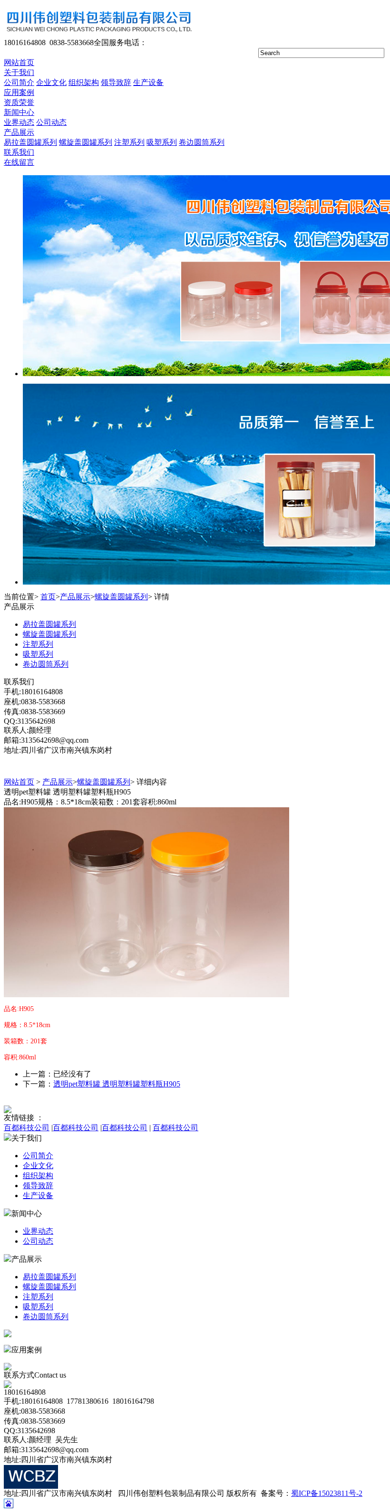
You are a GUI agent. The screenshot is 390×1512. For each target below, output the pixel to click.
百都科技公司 (26, 1128)
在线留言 (19, 162)
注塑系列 (129, 142)
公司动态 (51, 122)
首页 (48, 597)
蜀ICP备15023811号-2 (326, 1493)
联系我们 (19, 152)
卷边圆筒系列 (201, 142)
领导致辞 (116, 82)
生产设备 (148, 82)
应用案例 (19, 92)
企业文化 (51, 82)
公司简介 (19, 82)
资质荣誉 (19, 102)
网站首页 (19, 62)
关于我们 (19, 72)
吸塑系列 (161, 142)
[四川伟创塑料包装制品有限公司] (98, 35)
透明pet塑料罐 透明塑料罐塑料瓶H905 (116, 1084)
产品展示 (19, 132)
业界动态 (19, 122)
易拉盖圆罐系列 (30, 142)
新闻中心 (19, 112)
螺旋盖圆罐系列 (85, 142)
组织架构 (83, 82)
